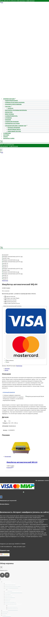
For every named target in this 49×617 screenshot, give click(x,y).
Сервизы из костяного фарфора (14, 102)
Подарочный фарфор (11, 100)
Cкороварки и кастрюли (12, 123)
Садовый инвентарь (11, 116)
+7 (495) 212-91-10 (29, 0)
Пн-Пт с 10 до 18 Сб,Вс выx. (7, 144)
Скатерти (10, 108)
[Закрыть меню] (0, 579)
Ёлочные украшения (14, 127)
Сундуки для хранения (12, 121)
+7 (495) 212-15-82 (13, 146)
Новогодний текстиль (14, 131)
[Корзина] (1, 141)
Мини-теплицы (9, 114)
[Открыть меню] (1, 150)
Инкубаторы (8, 112)
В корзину (9, 467)
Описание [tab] (7, 368)
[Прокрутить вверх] (2, 575)
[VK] (1, 497)
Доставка (6, 135)
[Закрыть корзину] (1, 567)
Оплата (5, 136)
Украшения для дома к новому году (13, 604)
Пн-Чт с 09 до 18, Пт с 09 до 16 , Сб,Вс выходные (12, 0)
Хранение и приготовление (13, 104)
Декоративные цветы (14, 129)
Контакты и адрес (8, 138)
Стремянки (8, 117)
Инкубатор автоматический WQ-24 (22, 462)
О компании (7, 133)
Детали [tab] (6, 370)
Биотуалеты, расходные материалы (16, 110)
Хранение (8, 119)
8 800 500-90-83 (4, 146)
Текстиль (7, 588)
